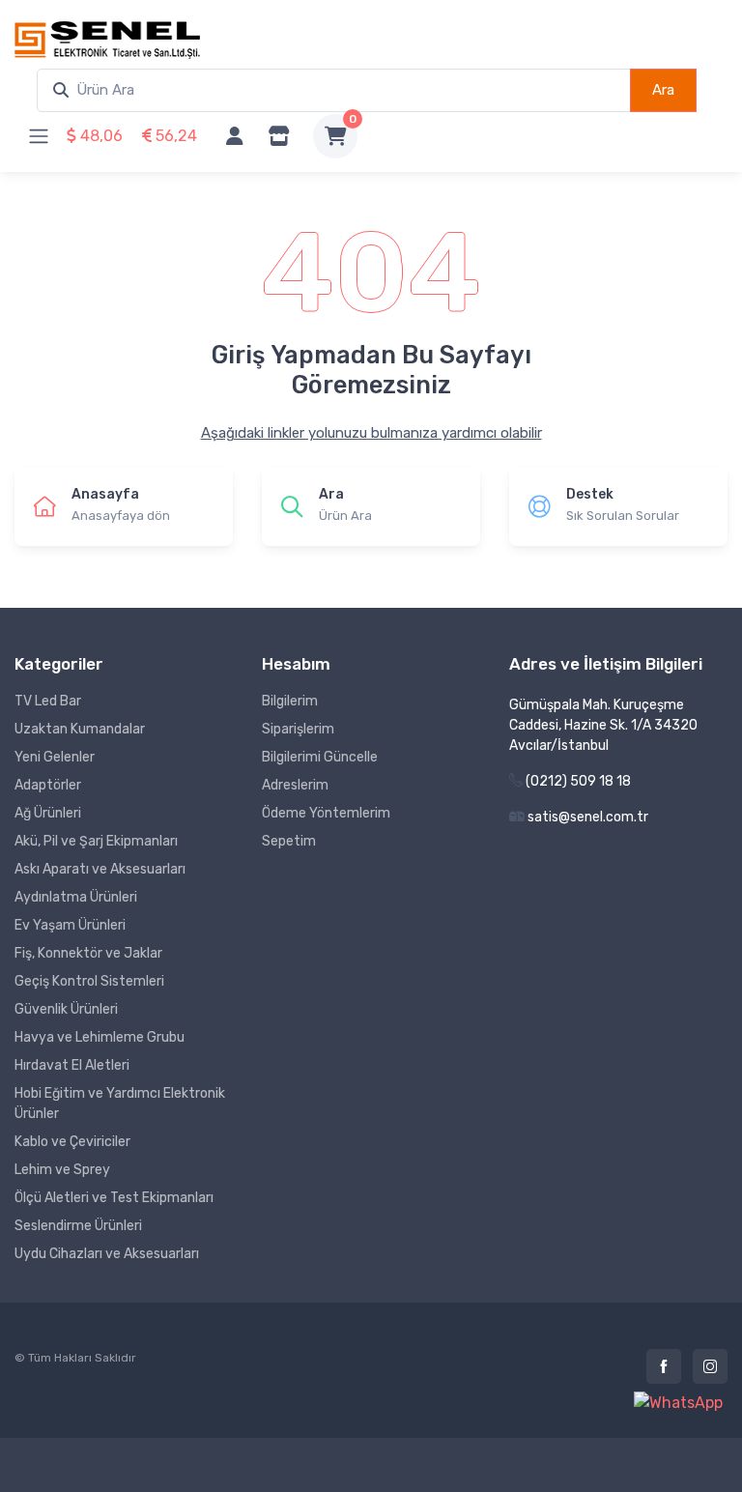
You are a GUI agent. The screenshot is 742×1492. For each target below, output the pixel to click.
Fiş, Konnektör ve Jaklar (88, 953)
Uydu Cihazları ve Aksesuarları (106, 1254)
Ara (663, 90)
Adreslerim (295, 785)
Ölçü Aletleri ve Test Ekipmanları (114, 1198)
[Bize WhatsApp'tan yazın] (678, 1403)
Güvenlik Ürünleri (66, 1009)
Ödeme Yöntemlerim (326, 813)
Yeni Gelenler (54, 757)
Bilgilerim (290, 701)
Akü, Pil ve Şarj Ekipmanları (96, 841)
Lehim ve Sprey (62, 1170)
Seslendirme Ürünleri (78, 1226)
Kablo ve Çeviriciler (72, 1141)
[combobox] (334, 90)
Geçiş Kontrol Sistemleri (89, 981)
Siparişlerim (298, 729)
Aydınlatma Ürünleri (75, 897)
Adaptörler (47, 785)
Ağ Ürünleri (47, 813)
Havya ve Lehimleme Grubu (99, 1037)
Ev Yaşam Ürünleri (70, 925)
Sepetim (289, 841)
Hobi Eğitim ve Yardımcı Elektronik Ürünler (119, 1103)
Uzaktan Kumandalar (79, 729)
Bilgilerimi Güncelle (320, 757)
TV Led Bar (47, 701)
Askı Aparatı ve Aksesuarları (100, 869)
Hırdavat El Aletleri (71, 1065)
